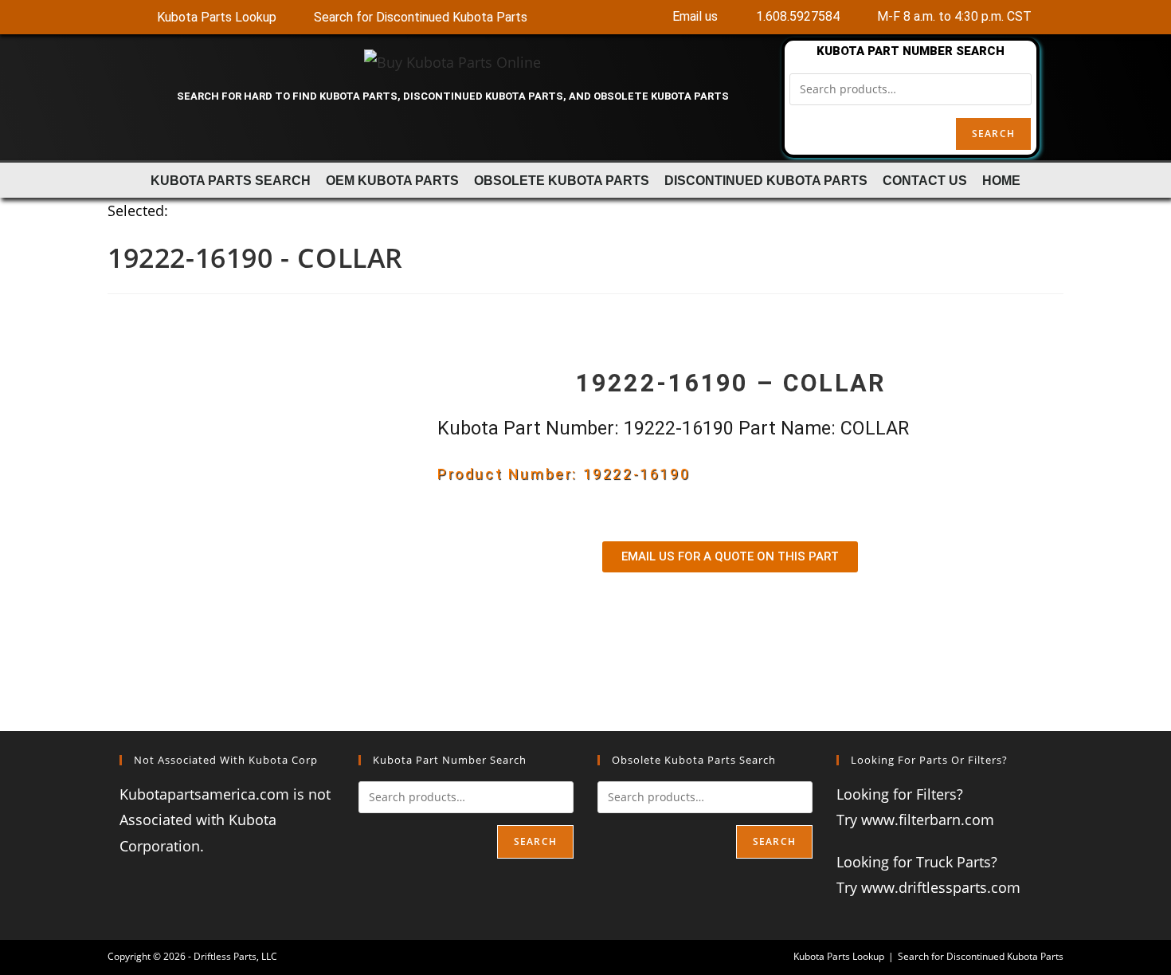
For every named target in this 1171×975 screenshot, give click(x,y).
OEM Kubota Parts (392, 180)
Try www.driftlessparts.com (928, 887)
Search (993, 133)
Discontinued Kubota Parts (765, 180)
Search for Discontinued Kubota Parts (980, 956)
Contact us (925, 180)
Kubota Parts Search (231, 180)
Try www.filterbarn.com (915, 819)
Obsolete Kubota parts (561, 180)
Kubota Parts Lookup (838, 956)
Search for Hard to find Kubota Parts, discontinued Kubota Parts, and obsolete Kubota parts (453, 96)
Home (1001, 180)
